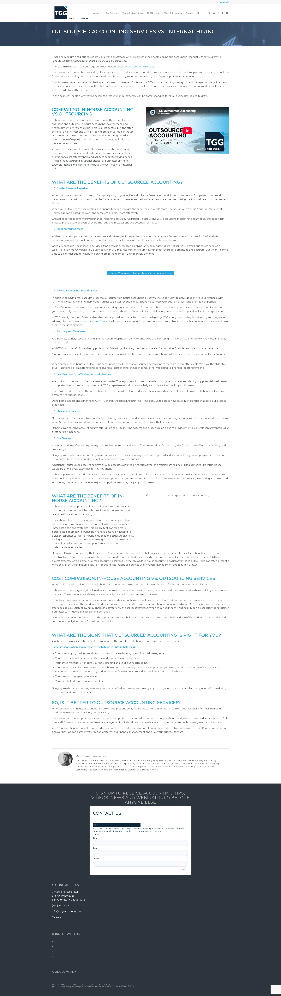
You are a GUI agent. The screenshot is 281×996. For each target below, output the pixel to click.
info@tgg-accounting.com (124, 831)
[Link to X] (209, 13)
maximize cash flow (94, 321)
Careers (56, 917)
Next (183, 869)
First (95, 838)
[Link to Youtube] (227, 13)
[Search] (198, 13)
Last (95, 848)
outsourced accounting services (135, 66)
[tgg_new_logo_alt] (71, 13)
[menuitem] (97, 13)
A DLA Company (64, 971)
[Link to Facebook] (222, 13)
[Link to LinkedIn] (213, 13)
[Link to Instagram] (218, 13)
